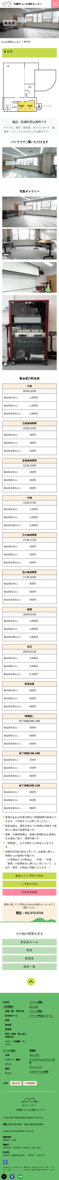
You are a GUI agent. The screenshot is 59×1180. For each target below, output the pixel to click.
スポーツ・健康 (12, 1059)
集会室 (8, 1025)
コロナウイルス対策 (39, 1071)
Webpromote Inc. (18, 1169)
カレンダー (34, 1055)
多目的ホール (30, 942)
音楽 (7, 1055)
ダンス (8, 1064)
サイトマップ (35, 1067)
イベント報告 (35, 1011)
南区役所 (16, 1083)
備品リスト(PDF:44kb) (29, 875)
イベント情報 (35, 1002)
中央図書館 (30, 1083)
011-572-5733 (34, 913)
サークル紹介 (9, 1050)
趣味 (7, 1068)
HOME (6, 1002)
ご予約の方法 (29, 884)
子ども (8, 1073)
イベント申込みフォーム (41, 1015)
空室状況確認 (29, 892)
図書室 (32, 1050)
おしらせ (33, 1006)
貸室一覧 (29, 966)
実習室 (29, 958)
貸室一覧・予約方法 (14, 1011)
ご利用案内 (8, 1006)
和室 (29, 950)
